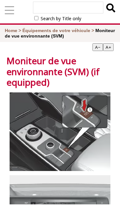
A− (97, 47)
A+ (108, 47)
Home (11, 30)
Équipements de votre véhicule (56, 30)
